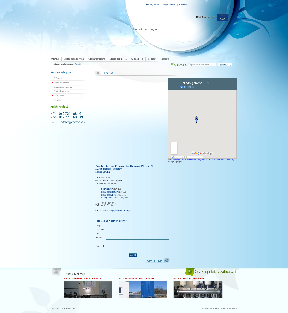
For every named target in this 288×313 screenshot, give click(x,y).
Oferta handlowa (118, 58)
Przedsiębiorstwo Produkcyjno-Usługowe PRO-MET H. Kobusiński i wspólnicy (203, 160)
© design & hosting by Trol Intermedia (219, 308)
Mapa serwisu (169, 4)
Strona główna (152, 4)
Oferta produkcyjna (74, 58)
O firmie (55, 58)
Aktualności (137, 58)
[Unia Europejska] (212, 17)
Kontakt (183, 4)
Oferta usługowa (96, 58)
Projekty (165, 58)
